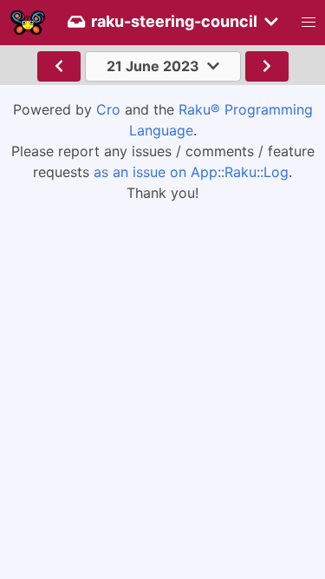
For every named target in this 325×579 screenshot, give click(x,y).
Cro (108, 109)
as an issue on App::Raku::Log (191, 172)
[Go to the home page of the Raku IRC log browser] (27, 22)
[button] (308, 22)
